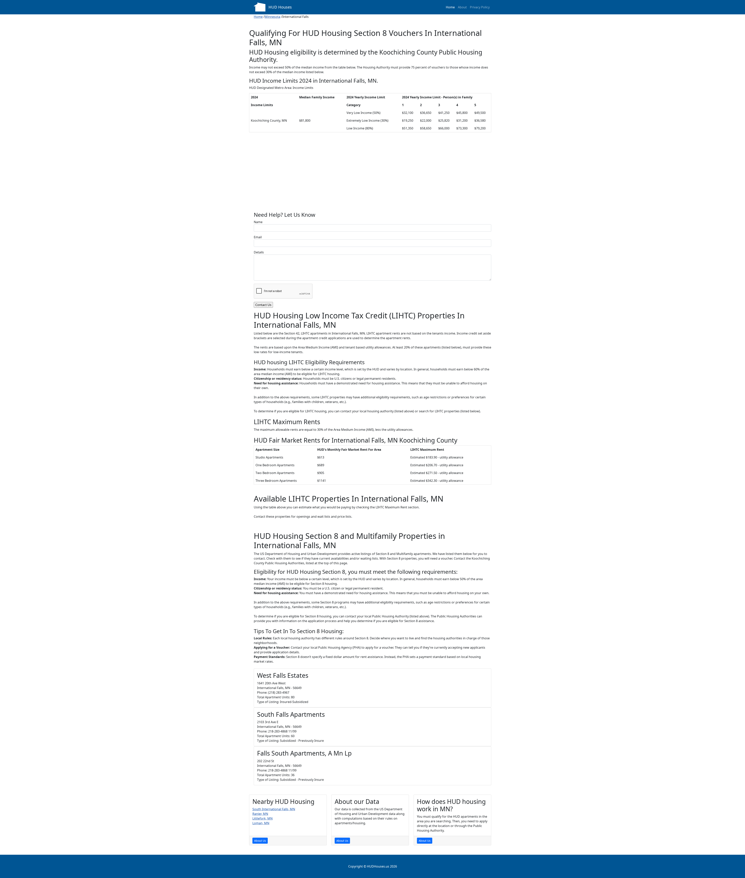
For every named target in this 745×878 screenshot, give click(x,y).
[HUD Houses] (259, 6)
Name (258, 222)
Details (259, 252)
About (462, 7)
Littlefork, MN (262, 818)
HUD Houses (280, 7)
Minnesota (272, 17)
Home (450, 7)
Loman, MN (260, 823)
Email (258, 237)
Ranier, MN (260, 814)
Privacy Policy (480, 7)
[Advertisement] (372, 175)
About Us (260, 840)
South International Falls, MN (273, 809)
